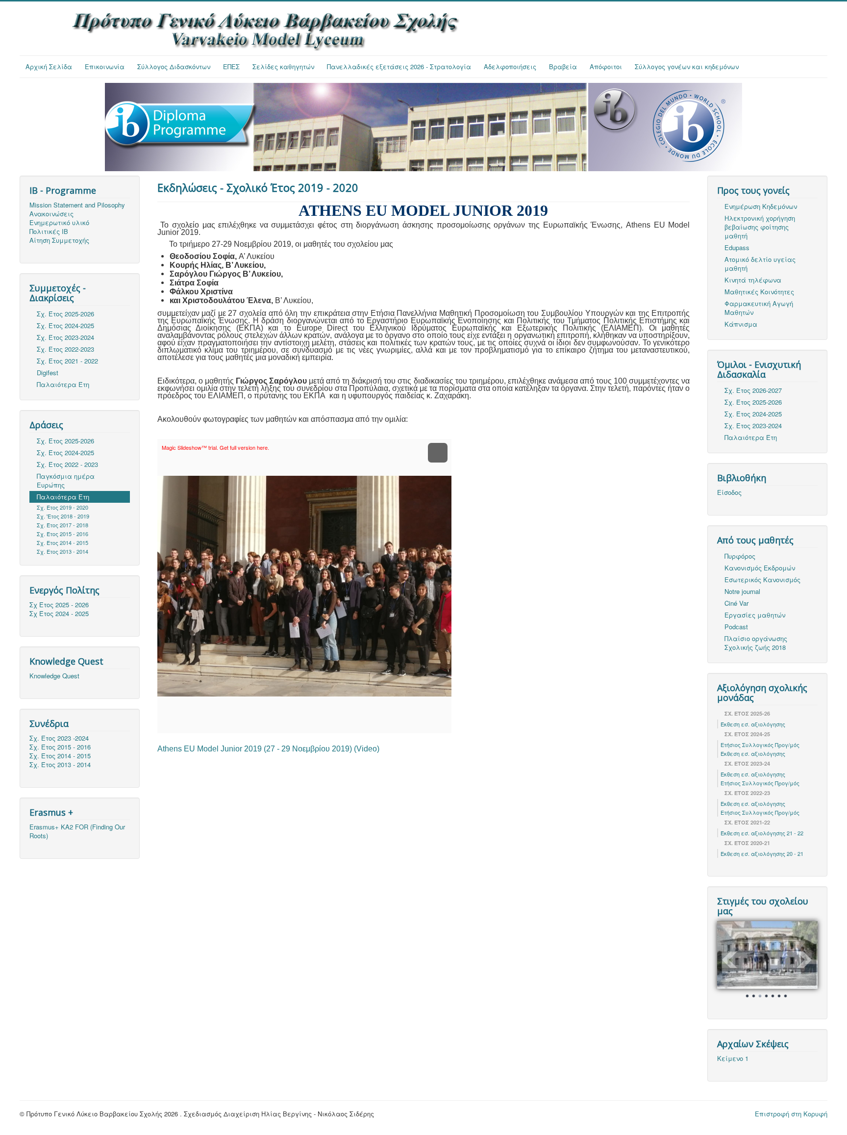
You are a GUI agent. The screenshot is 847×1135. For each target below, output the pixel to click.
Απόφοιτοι (606, 66)
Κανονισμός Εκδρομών (759, 567)
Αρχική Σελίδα (48, 66)
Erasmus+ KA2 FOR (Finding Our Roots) (77, 831)
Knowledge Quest (54, 675)
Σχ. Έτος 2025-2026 (65, 313)
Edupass (736, 247)
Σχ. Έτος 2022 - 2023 (67, 464)
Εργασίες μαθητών (754, 614)
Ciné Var (736, 603)
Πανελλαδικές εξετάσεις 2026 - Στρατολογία (399, 66)
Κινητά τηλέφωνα (752, 279)
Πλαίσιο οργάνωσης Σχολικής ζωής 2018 (755, 643)
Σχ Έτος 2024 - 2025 (59, 613)
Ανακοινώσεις (51, 213)
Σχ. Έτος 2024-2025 (65, 325)
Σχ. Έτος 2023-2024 (65, 337)
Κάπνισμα (740, 324)
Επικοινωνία (105, 66)
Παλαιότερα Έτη (63, 384)
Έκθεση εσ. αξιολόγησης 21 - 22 (762, 833)
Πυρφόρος (739, 556)
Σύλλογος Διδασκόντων (173, 66)
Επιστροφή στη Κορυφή (791, 1113)
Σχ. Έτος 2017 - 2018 (62, 525)
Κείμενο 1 (732, 1058)
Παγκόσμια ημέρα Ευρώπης (66, 480)
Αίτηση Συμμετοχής (59, 240)
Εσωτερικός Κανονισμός (762, 579)
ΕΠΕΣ (231, 66)
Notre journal (742, 591)
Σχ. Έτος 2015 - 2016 (62, 534)
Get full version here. (244, 447)
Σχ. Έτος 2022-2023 (65, 349)
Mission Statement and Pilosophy (77, 205)
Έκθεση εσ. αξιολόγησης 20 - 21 (762, 853)
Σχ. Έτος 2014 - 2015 (62, 542)
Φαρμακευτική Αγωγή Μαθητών (758, 308)
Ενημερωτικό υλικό (59, 222)
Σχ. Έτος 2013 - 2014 (62, 551)
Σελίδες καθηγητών (283, 66)
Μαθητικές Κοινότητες (759, 291)
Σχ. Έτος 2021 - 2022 (67, 360)
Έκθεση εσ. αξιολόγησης (753, 724)
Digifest (47, 372)
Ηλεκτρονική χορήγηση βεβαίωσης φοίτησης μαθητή (759, 226)
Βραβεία (563, 66)
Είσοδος (729, 492)
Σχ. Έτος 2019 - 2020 (62, 507)
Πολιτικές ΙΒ (48, 231)
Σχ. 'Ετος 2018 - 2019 (63, 516)
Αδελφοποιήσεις (510, 66)
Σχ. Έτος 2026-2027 (753, 390)
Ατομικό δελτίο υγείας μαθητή (760, 264)
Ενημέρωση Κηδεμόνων (760, 206)
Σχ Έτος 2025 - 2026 (59, 604)
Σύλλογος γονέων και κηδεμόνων (687, 66)
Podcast (736, 626)
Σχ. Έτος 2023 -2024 (59, 738)
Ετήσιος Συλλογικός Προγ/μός (760, 744)
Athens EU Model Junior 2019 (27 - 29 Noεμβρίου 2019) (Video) (268, 749)
